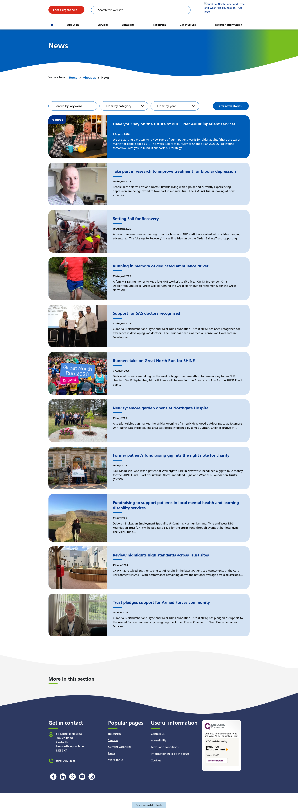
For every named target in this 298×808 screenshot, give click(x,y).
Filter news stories (230, 106)
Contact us (158, 734)
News (111, 753)
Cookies (156, 760)
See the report (215, 760)
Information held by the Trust (170, 754)
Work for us (115, 760)
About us (73, 25)
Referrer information (228, 25)
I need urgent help (65, 10)
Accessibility (158, 740)
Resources (159, 25)
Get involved (188, 25)
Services (103, 25)
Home (73, 77)
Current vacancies (119, 747)
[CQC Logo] (215, 729)
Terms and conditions (164, 747)
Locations (128, 25)
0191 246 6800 (65, 761)
